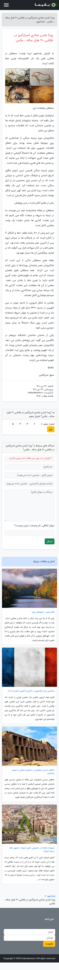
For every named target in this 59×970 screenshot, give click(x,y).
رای (50, 429)
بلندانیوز (51, 896)
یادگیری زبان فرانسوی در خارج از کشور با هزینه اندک (31, 691)
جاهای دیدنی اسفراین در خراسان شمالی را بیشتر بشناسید (33, 771)
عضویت (49, 944)
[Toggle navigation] (6, 5)
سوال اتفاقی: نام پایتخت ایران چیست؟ (34, 526)
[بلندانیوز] (45, 5)
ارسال (49, 541)
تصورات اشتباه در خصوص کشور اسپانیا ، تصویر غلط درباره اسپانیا (31, 849)
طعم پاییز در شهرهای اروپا (43, 612)
